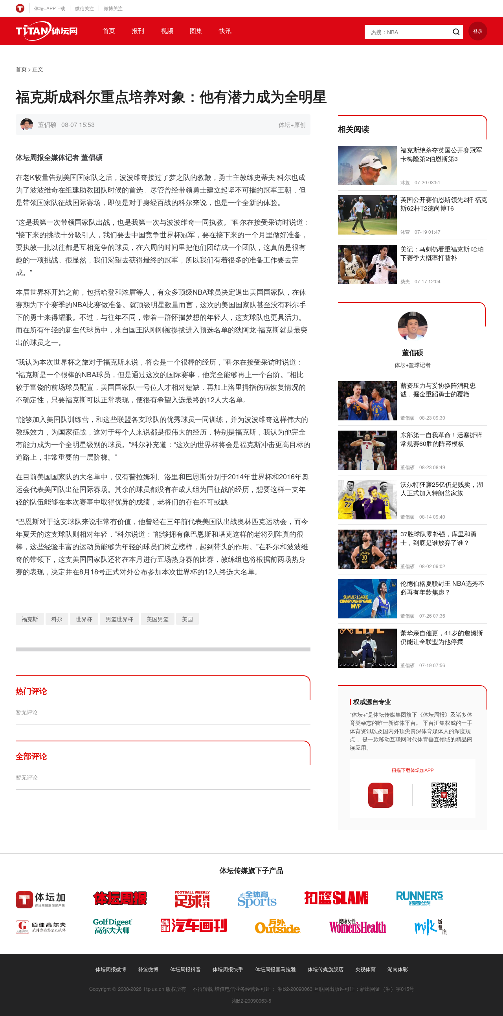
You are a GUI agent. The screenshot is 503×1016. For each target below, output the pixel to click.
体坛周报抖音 (185, 969)
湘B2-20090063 (294, 988)
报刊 (138, 30)
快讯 (225, 30)
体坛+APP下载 (49, 8)
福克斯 (30, 619)
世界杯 (84, 619)
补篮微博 (148, 969)
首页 (109, 30)
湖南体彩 (397, 969)
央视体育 (365, 969)
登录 (478, 31)
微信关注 (84, 8)
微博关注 (113, 8)
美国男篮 (158, 619)
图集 (196, 30)
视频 (167, 30)
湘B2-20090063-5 (251, 1000)
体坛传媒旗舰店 (325, 969)
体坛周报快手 (228, 969)
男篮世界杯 (119, 619)
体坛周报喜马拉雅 (275, 969)
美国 (187, 619)
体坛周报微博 (110, 969)
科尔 (56, 619)
